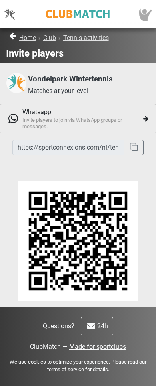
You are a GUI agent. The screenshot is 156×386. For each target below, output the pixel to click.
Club (49, 38)
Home (27, 38)
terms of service (65, 369)
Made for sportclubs (97, 346)
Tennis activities (86, 38)
